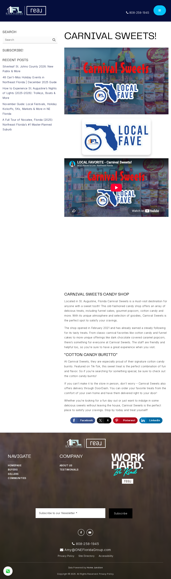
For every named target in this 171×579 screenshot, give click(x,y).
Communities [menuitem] (17, 478)
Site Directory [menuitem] (86, 555)
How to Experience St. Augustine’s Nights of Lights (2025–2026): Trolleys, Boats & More (30, 93)
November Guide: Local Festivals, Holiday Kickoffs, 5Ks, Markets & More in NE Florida (30, 108)
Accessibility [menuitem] (106, 555)
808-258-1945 (138, 12)
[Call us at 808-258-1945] (8, 571)
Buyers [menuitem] (13, 469)
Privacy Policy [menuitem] (66, 555)
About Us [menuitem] (66, 465)
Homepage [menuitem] (14, 465)
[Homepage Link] (26, 10)
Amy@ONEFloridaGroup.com (87, 550)
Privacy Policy (106, 574)
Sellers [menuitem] (13, 473)
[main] (85, 227)
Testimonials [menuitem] (69, 469)
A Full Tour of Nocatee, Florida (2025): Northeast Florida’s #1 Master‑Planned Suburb (28, 124)
